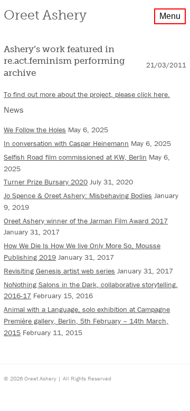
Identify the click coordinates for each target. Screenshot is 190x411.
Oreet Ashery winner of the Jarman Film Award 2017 (86, 221)
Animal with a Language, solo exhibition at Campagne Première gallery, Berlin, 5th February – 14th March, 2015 (87, 321)
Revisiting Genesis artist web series (59, 271)
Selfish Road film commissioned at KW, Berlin (75, 157)
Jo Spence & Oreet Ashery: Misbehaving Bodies (78, 195)
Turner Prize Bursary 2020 (46, 182)
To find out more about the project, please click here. (87, 94)
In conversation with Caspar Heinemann (66, 143)
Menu (169, 16)
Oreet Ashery (45, 15)
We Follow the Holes (35, 129)
